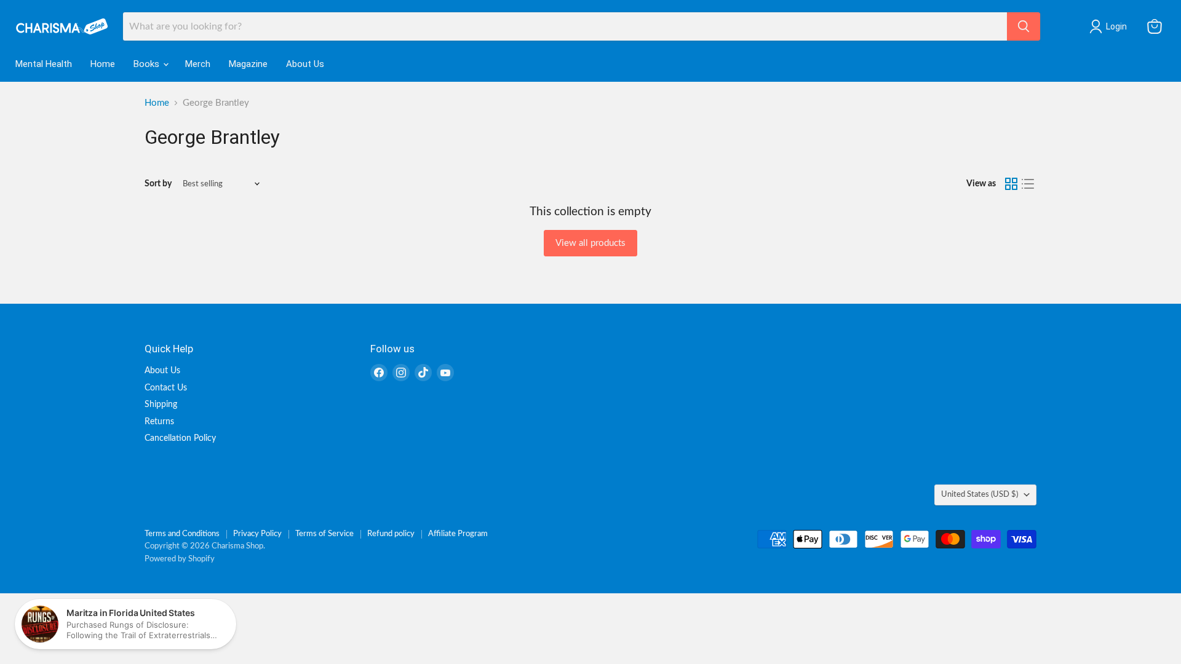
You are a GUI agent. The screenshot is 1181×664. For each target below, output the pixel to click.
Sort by (158, 184)
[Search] (1023, 26)
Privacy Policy (257, 534)
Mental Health (43, 63)
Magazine (248, 63)
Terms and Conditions (182, 534)
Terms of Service (324, 534)
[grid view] (1011, 183)
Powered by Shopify (180, 559)
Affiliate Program (458, 534)
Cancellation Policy (180, 438)
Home (102, 63)
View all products (590, 243)
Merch (197, 63)
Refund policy (391, 534)
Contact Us (166, 388)
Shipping (161, 404)
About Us (305, 63)
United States (979, 494)
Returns (159, 421)
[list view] (1028, 183)
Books (147, 63)
